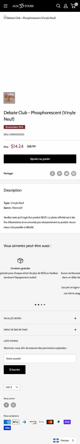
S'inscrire (14, 369)
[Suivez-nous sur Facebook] (6, 405)
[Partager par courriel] (73, 173)
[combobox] (63, 440)
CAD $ (9, 387)
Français (65, 440)
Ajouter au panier (40, 159)
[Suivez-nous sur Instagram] (13, 405)
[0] (73, 6)
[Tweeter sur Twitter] (66, 173)
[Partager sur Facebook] (52, 173)
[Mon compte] (66, 6)
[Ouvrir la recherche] (58, 6)
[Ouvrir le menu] (5, 5)
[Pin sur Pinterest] (59, 173)
